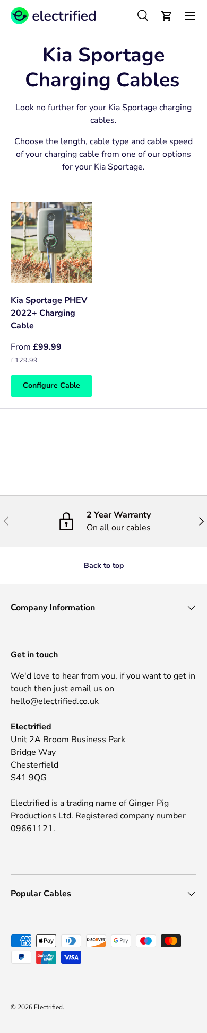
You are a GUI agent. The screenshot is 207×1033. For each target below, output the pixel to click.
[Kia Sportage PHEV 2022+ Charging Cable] (51, 242)
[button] (166, 16)
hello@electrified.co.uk (55, 701)
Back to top (104, 565)
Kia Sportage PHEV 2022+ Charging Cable (49, 313)
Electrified (48, 1007)
